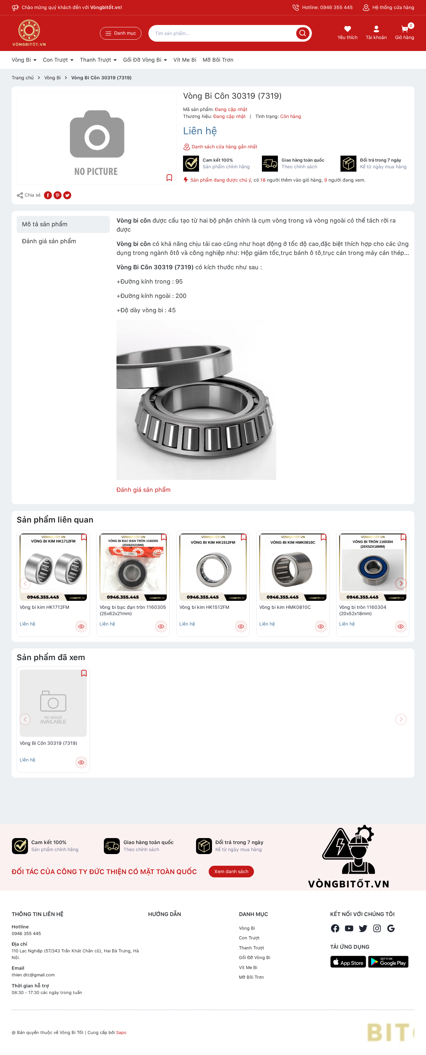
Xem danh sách (231, 871)
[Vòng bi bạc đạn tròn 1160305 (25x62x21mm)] (133, 567)
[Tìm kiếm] (303, 33)
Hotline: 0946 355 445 (327, 7)
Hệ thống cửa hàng (392, 7)
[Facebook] (335, 928)
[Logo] (390, 1032)
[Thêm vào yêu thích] (169, 177)
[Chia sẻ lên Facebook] (48, 194)
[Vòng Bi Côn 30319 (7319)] (53, 703)
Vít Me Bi (184, 60)
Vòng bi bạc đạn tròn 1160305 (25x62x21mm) (133, 610)
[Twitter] (363, 928)
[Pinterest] (58, 194)
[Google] (391, 928)
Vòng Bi (22, 60)
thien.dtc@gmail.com (33, 974)
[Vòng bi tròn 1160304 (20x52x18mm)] (372, 567)
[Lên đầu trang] (415, 1034)
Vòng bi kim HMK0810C (285, 607)
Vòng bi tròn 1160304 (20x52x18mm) (362, 610)
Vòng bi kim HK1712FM (44, 607)
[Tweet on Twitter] (67, 194)
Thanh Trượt (96, 60)
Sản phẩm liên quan (55, 520)
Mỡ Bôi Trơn (218, 60)
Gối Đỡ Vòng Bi (143, 60)
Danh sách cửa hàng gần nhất (223, 146)
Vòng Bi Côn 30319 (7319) (48, 743)
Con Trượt (56, 60)
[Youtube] (349, 928)
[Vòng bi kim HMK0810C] (292, 567)
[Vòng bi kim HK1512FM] (213, 567)
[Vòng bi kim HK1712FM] (53, 567)
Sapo (121, 1032)
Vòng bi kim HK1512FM (204, 607)
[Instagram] (377, 928)
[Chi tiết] (81, 626)
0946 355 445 (26, 933)
